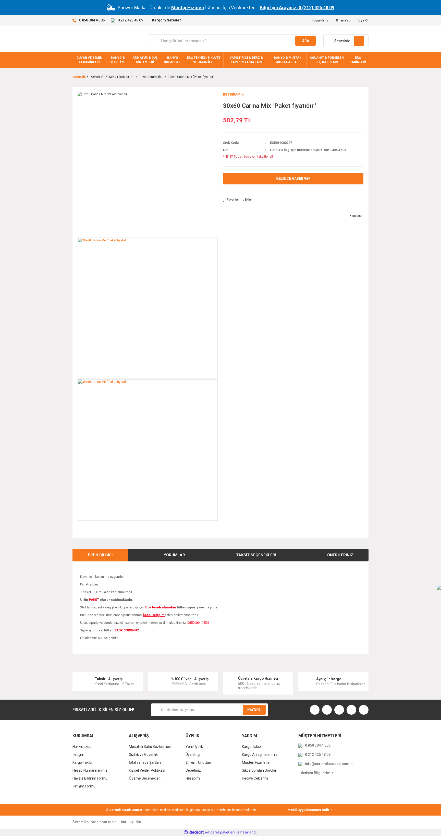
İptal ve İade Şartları (145, 762)
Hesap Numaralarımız (89, 770)
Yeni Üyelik (194, 747)
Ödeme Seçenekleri (145, 778)
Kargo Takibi (82, 762)
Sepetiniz (193, 770)
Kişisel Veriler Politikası (147, 770)
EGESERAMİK (233, 94)
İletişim (78, 754)
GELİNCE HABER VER (293, 178)
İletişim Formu (83, 786)
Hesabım (193, 778)
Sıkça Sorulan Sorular (259, 770)
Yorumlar (174, 555)
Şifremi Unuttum (199, 762)
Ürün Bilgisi (100, 555)
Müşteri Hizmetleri (257, 762)
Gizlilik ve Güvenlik (143, 754)
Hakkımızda (81, 747)
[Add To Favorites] (237, 199)
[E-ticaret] (220, 832)
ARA (305, 41)
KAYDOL (254, 710)
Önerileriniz (340, 555)
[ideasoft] (193, 832)
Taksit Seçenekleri (256, 555)
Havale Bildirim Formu (89, 778)
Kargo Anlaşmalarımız (260, 754)
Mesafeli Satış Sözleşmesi (150, 747)
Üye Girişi (193, 754)
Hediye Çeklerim (255, 778)
